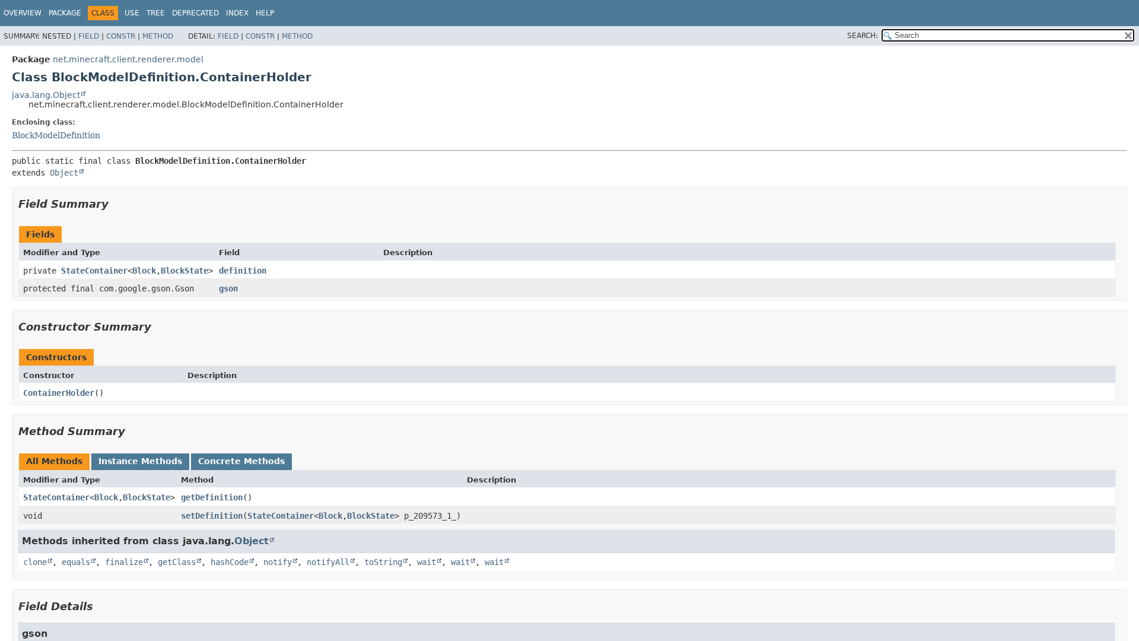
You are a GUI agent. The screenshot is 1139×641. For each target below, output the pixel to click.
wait (426, 562)
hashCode (230, 562)
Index (237, 13)
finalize (124, 562)
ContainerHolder (58, 393)
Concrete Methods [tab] (241, 461)
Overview (23, 13)
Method (157, 36)
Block (144, 270)
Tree (156, 13)
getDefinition (212, 497)
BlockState (184, 270)
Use (132, 13)
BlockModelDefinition (56, 135)
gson (228, 288)
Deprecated (195, 13)
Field (88, 36)
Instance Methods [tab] (140, 461)
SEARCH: (862, 35)
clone (35, 562)
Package (65, 13)
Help (265, 13)
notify (277, 562)
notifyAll (328, 562)
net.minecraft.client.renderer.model (128, 59)
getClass (177, 562)
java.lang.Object (46, 95)
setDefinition (212, 516)
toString (383, 562)
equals (76, 562)
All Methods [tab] (54, 461)
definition (242, 270)
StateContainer (94, 270)
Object (64, 172)
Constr (120, 36)
